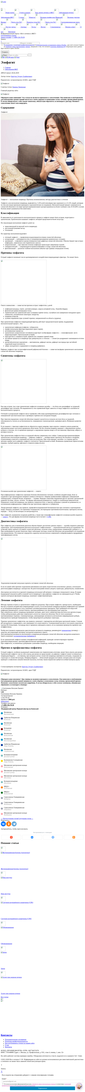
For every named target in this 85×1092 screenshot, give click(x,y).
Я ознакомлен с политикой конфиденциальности (19, 45)
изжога (5, 517)
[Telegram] (14, 823)
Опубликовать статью (8, 35)
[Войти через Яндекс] (11, 837)
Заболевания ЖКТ (11, 69)
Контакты (6, 1035)
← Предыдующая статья (9, 818)
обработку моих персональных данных (18, 46)
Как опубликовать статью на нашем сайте (20, 1043)
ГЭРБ (49, 517)
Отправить (5, 52)
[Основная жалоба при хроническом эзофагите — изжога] (23, 489)
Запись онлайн (6, 37)
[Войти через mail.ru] (53, 837)
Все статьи (4, 997)
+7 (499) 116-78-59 (18, 37)
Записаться (5, 701)
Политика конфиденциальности (16, 1041)
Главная (8, 67)
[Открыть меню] (1, 8)
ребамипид (31, 636)
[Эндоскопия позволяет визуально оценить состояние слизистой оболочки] (23, 581)
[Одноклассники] (8, 823)
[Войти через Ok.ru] (74, 837)
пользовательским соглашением (25, 1085)
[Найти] (30, 55)
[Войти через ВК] (32, 837)
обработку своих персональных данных (43, 1084)
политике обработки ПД (58, 46)
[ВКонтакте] (3, 823)
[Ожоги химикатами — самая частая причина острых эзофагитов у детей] (23, 303)
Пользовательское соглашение (15, 1039)
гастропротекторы (20, 636)
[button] (79, 1086)
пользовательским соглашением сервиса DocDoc (51, 45)
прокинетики (66, 630)
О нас (7, 1045)
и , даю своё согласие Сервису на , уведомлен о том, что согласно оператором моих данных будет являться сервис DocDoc (42, 46)
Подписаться (42, 1088)
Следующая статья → (25, 818)
